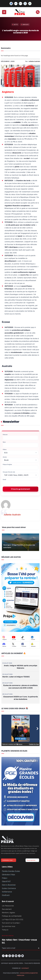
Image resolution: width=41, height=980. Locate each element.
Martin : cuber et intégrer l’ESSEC (16, 677)
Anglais (26, 24)
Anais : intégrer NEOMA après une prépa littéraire (20, 666)
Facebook (24, 646)
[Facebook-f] (3, 955)
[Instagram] (9, 955)
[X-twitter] (6, 955)
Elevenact (25, 968)
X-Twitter (14, 646)
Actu (16, 24)
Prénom (5, 434)
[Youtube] (16, 955)
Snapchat (33, 646)
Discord (4, 646)
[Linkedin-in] (13, 955)
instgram (4, 639)
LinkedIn (33, 639)
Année (5, 457)
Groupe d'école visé (9, 472)
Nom (4, 442)
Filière (4, 449)
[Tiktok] (19, 955)
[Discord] (22, 955)
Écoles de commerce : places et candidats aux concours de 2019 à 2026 (20, 686)
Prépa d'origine (7, 464)
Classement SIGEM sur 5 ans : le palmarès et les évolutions (20, 698)
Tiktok (23, 639)
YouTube (14, 639)
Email (4, 479)
